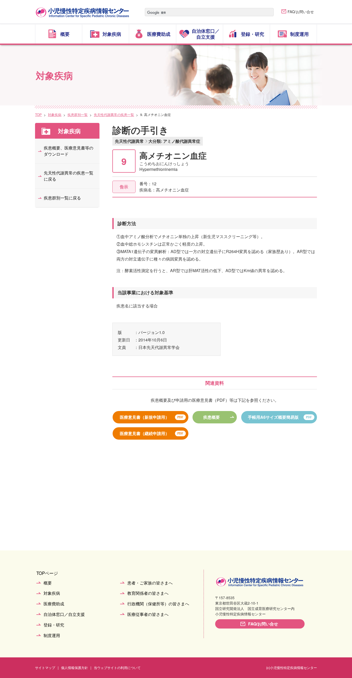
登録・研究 (54, 625)
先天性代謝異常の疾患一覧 (114, 114)
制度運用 (52, 635)
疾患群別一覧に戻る (62, 198)
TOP (38, 114)
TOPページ (47, 573)
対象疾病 (54, 114)
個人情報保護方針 (74, 667)
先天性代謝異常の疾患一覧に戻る (68, 176)
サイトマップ (45, 667)
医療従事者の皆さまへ (148, 614)
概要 (48, 583)
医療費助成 (54, 604)
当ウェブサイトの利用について (117, 667)
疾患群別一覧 (78, 114)
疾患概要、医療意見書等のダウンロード (68, 151)
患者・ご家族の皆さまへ (150, 583)
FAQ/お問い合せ (301, 11)
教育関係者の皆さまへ (148, 593)
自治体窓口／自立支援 (64, 614)
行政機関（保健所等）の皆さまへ (158, 604)
